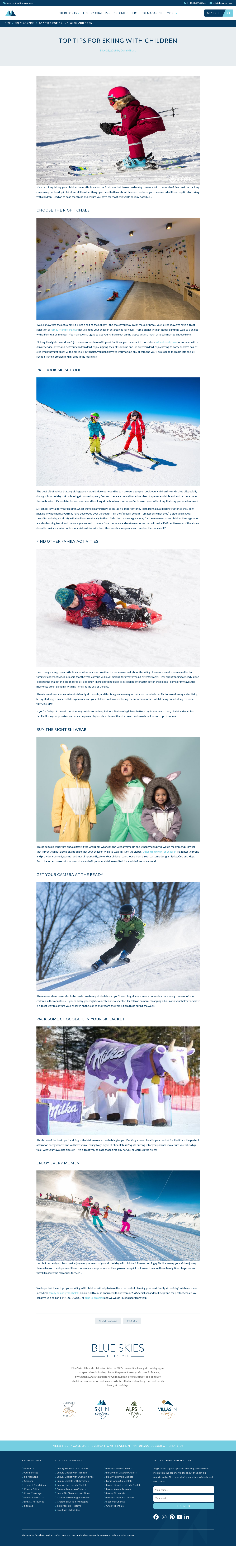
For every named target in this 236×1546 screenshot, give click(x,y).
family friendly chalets (64, 329)
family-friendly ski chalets (64, 1292)
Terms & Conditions (35, 1484)
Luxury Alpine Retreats (118, 1489)
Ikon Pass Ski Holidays (68, 1505)
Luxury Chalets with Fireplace (72, 1480)
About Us (29, 1468)
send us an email (94, 1297)
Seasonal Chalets (115, 1501)
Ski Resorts (68, 13)
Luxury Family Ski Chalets (119, 1476)
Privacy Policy (31, 1489)
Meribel (132, 1320)
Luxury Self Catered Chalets (121, 1472)
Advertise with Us (34, 1497)
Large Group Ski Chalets (119, 1480)
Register (183, 1506)
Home (7, 23)
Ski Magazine (152, 13)
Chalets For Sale (115, 1505)
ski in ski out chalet (166, 342)
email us (176, 1445)
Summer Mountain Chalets (71, 1489)
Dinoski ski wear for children (159, 851)
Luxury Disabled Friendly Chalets (123, 1484)
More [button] (171, 13)
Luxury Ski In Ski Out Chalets (72, 1468)
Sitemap (28, 1505)
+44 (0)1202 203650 (146, 1445)
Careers (28, 1480)
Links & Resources (34, 1501)
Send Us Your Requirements (19, 3)
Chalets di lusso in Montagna (72, 1501)
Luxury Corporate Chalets (120, 1497)
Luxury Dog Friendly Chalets (71, 1484)
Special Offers (126, 13)
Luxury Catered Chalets (119, 1468)
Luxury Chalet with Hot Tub (71, 1472)
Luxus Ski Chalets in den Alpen (73, 1493)
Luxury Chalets (95, 13)
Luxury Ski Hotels (115, 1493)
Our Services (31, 1472)
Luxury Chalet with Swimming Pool (75, 1476)
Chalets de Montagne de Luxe (72, 1497)
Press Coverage (32, 1493)
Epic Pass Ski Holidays (68, 1509)
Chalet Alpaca (108, 1320)
